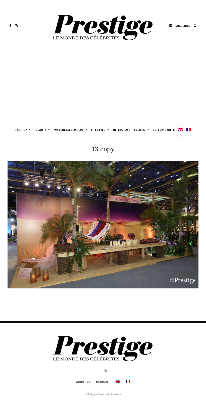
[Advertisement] (103, 85)
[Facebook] (10, 25)
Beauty (40, 130)
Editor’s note (164, 130)
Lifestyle (98, 130)
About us (83, 382)
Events (139, 130)
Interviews (121, 130)
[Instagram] (16, 25)
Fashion (21, 130)
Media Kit (103, 382)
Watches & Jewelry (68, 130)
